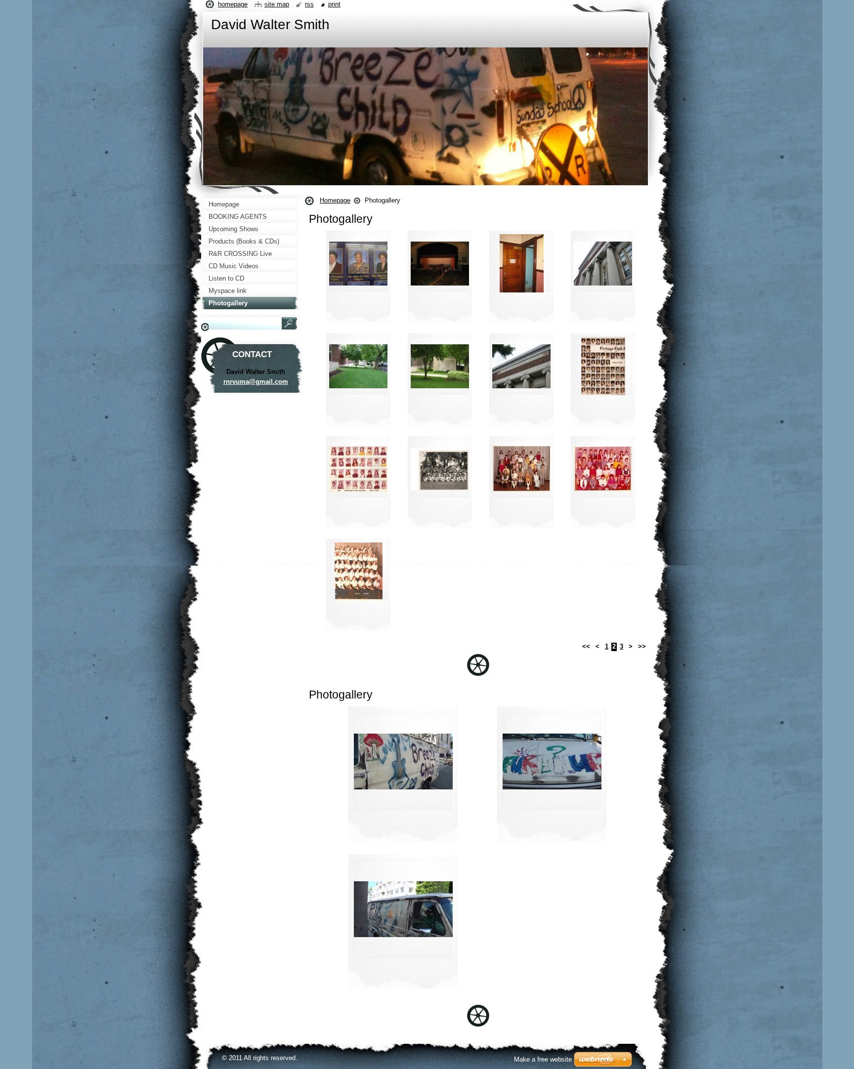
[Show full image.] (358, 280)
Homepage (335, 200)
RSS (309, 4)
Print (334, 4)
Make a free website (543, 1059)
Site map (276, 4)
